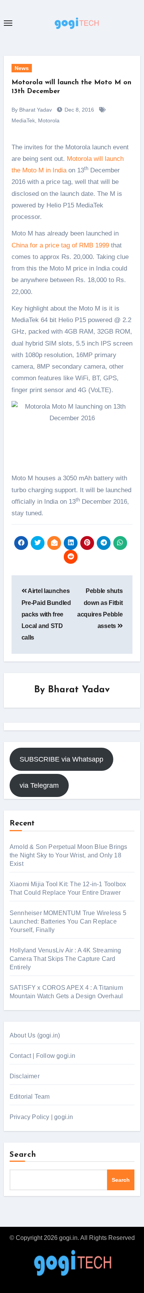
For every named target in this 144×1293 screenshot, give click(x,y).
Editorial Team (30, 1096)
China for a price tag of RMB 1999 (60, 245)
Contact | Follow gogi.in (43, 1055)
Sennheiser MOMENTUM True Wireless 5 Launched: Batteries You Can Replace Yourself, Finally (68, 921)
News (22, 68)
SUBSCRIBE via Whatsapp (61, 759)
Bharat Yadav (79, 690)
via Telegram (39, 785)
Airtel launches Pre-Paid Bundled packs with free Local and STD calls (46, 614)
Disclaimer (25, 1076)
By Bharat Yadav (32, 110)
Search (23, 1155)
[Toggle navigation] (8, 23)
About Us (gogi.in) (35, 1035)
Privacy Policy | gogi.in (41, 1117)
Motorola (49, 120)
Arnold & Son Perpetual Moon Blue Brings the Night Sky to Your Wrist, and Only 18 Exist (68, 855)
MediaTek (23, 120)
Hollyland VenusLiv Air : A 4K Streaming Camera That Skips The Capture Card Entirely (65, 959)
